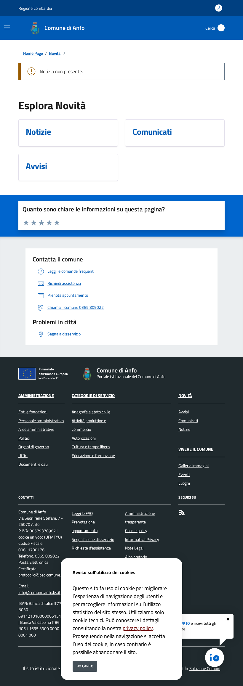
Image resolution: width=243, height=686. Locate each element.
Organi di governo (33, 447)
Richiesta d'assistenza (91, 548)
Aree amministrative (36, 429)
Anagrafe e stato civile (91, 412)
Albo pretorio (136, 557)
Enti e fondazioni (32, 412)
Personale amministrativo (41, 420)
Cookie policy (136, 530)
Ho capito (84, 666)
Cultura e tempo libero (91, 447)
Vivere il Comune (195, 449)
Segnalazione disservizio (93, 539)
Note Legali (134, 548)
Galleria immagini (193, 465)
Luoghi (184, 483)
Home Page (33, 53)
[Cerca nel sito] (221, 27)
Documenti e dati (33, 464)
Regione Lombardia (35, 8)
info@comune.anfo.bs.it (39, 592)
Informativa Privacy (142, 539)
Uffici (23, 455)
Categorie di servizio (93, 395)
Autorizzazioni (84, 438)
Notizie (184, 429)
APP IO (184, 623)
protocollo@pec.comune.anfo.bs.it (47, 575)
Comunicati (188, 420)
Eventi (184, 474)
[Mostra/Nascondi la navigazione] (7, 27)
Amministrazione (36, 395)
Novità (54, 53)
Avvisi (183, 412)
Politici (24, 438)
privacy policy (138, 628)
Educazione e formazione (93, 455)
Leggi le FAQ (82, 513)
